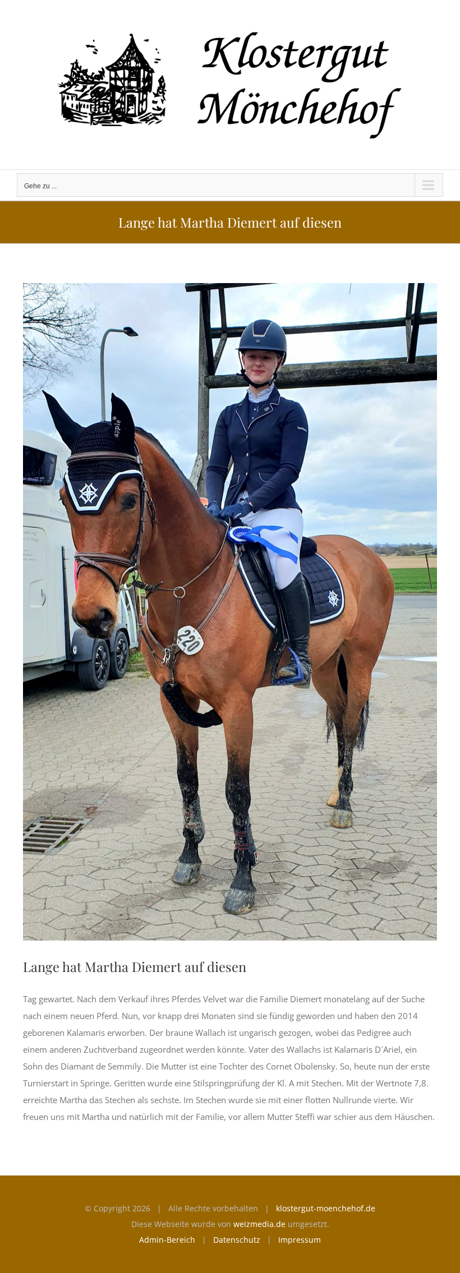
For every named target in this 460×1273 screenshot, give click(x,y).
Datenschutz (236, 1239)
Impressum (299, 1239)
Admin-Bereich (167, 1239)
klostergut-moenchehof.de (325, 1208)
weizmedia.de (259, 1224)
